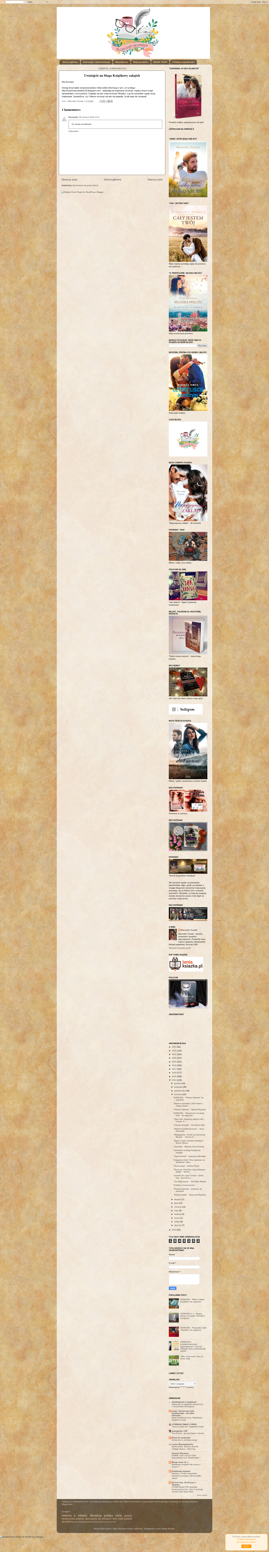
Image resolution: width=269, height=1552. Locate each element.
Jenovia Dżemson (180, 1453)
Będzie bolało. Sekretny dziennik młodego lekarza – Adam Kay (185, 1448)
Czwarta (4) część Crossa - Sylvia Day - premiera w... (188, 1176)
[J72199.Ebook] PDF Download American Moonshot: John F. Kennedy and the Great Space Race (187, 1489)
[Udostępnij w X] (106, 101)
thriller (114, 1522)
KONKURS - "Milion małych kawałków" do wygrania (192, 1300)
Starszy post (155, 179)
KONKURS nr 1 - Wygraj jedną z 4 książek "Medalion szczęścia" (192, 1316)
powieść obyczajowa (86, 1518)
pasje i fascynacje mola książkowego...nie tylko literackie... (183, 1413)
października (180, 1091)
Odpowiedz (73, 131)
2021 (174, 1054)
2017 (174, 1069)
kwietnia (178, 1214)
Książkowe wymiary (181, 1471)
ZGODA (246, 1546)
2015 (174, 1076)
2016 (174, 1073)
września (178, 1094)
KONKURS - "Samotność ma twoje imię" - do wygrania (189, 1114)
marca (177, 1218)
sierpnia (178, 1199)
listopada (178, 1087)
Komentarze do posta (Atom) (85, 185)
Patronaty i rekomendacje (96, 62)
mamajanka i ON (179, 1431)
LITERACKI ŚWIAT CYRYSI (184, 1424)
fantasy (75, 1522)
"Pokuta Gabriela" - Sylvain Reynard (190, 1109)
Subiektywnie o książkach (184, 1402)
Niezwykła (73, 117)
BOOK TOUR (160, 62)
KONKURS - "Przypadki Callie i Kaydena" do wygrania (193, 1329)
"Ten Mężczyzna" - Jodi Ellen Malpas (190, 1181)
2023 (174, 1047)
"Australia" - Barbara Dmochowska (189, 1147)
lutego (177, 1222)
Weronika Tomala (189, 930)
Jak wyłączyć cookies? (246, 1542)
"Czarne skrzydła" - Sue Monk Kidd (189, 1125)
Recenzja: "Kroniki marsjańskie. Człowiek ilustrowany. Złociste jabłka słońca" (186, 1475)
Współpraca (121, 62)
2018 (174, 1065)
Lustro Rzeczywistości (182, 1444)
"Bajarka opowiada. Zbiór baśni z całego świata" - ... (188, 1104)
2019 (174, 1062)
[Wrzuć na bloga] (103, 101)
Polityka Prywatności (246, 1539)
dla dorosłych (105, 1518)
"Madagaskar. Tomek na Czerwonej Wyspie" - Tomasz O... (189, 1136)
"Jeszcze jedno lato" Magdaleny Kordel (188, 1427)
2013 (174, 1230)
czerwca (178, 1207)
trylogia (109, 1522)
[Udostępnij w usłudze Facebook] (108, 101)
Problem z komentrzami (184, 1185)
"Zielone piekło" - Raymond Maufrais (190, 1195)
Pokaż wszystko (202, 1495)
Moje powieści (140, 62)
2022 (174, 1051)
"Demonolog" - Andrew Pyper (186, 1166)
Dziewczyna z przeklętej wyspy (184, 1440)
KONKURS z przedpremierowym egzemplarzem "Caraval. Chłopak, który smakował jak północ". (193, 1346)
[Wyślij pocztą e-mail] (100, 101)
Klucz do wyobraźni (181, 1438)
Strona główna (70, 62)
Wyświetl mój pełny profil (180, 948)
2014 (174, 1080)
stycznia (178, 1225)
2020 (174, 1058)
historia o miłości (74, 1515)
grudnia (177, 1083)
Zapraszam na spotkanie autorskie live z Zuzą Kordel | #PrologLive (187, 1405)
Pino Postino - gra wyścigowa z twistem (188, 1433)
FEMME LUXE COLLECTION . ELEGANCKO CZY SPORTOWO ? (186, 1457)
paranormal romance (96, 1522)
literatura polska (101, 1515)
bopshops (138, 1529)
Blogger (171, 1529)
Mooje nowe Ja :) (180, 1462)
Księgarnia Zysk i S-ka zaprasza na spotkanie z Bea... (189, 1161)
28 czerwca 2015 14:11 (89, 117)
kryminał (82, 1522)
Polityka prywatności (183, 62)
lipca (176, 1203)
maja (176, 1210)
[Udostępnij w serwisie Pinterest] (111, 101)
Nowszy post (69, 179)
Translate (189, 1387)
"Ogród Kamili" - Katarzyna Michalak (190, 1156)
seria (118, 1515)
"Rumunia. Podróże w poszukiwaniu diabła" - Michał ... (189, 1171)
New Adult (118, 1518)
